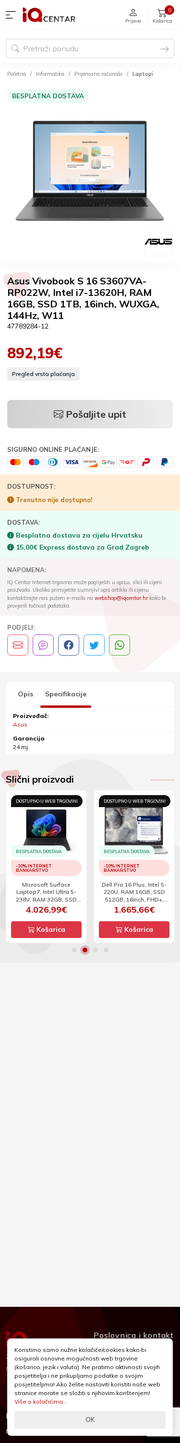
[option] (89, 172)
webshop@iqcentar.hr (121, 598)
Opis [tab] (25, 694)
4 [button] (106, 950)
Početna (16, 73)
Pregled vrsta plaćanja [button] (43, 373)
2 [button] (85, 950)
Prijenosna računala (98, 73)
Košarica (50, 929)
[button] (13, 15)
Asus (20, 724)
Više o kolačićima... (40, 1401)
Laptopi (142, 73)
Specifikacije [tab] (65, 694)
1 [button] (74, 950)
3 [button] (95, 950)
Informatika (50, 73)
